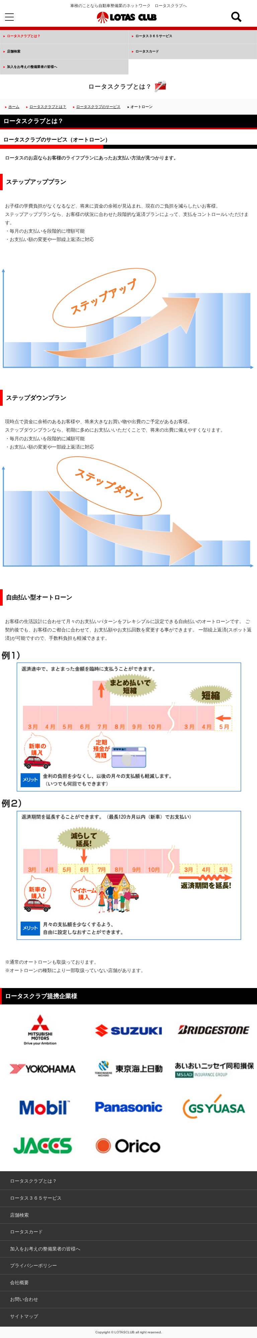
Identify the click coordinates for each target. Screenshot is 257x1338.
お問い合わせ (24, 1299)
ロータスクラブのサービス (98, 107)
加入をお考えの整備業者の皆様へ (32, 67)
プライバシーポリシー (33, 1265)
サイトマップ (24, 1316)
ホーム (13, 107)
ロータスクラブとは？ (23, 36)
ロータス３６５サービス (154, 36)
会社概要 (19, 1282)
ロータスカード (147, 51)
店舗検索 (13, 51)
